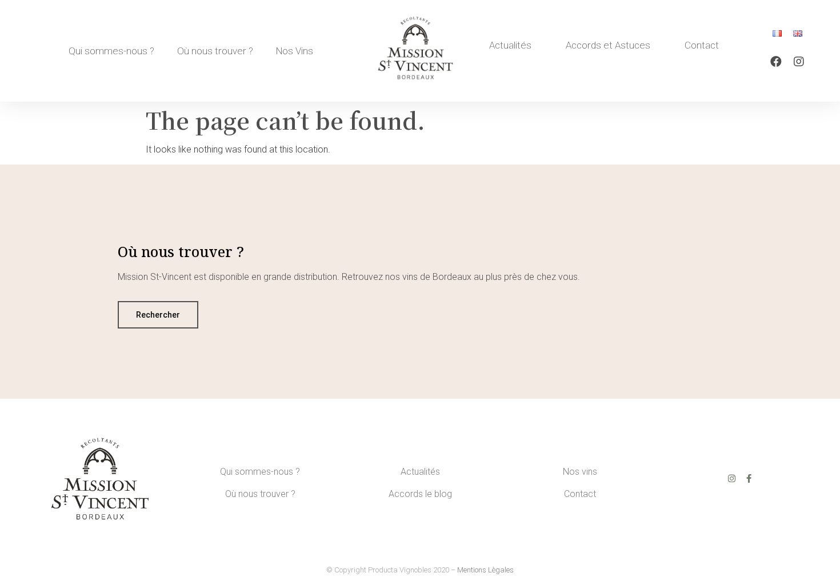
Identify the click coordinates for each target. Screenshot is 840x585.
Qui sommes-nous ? (111, 51)
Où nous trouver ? (215, 51)
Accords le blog (420, 493)
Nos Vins (294, 51)
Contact (702, 45)
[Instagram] (798, 61)
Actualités (510, 45)
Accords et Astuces (608, 45)
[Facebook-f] (749, 478)
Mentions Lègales (485, 570)
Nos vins (580, 471)
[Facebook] (776, 61)
